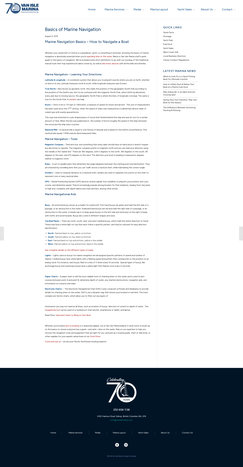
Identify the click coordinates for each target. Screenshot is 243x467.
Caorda (133, 456)
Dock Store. (95, 336)
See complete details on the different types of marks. (69, 250)
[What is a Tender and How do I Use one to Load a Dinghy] (2, 234)
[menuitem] (92, 9)
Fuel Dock (167, 44)
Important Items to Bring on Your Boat (73, 315)
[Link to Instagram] (126, 444)
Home (53, 432)
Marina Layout (119, 432)
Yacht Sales (168, 48)
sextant (72, 99)
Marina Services (75, 432)
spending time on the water (99, 56)
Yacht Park (168, 40)
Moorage (167, 36)
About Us (165, 432)
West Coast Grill (170, 52)
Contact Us (187, 432)
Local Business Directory (174, 56)
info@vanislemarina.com (121, 420)
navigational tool (52, 310)
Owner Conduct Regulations (176, 60)
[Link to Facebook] (117, 444)
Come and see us (53, 341)
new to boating (72, 326)
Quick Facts (168, 32)
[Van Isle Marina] (22, 10)
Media (97, 432)
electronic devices (110, 63)
